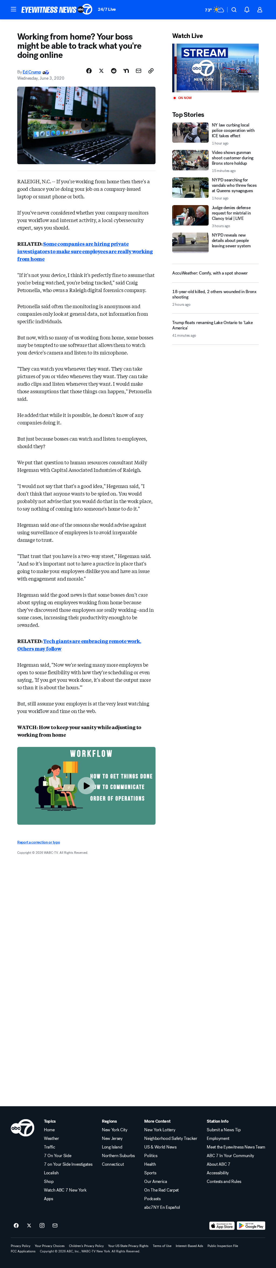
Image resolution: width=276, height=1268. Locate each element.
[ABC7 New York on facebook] (16, 1225)
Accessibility (218, 1173)
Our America (155, 1181)
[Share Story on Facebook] (89, 70)
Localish (51, 1173)
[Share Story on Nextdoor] (126, 70)
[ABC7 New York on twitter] (29, 1225)
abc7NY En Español (162, 1207)
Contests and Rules (224, 1181)
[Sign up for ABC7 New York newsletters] (55, 1225)
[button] (13, 9)
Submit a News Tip (224, 1130)
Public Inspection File (223, 1246)
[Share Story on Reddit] (113, 70)
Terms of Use (162, 1246)
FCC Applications (23, 1251)
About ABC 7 (218, 1164)
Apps (48, 1199)
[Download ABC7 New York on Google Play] (251, 1225)
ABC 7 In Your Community (230, 1156)
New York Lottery (159, 1130)
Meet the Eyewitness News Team (236, 1147)
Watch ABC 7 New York (65, 1190)
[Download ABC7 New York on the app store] (222, 1225)
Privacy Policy (20, 1246)
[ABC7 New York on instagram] (42, 1225)
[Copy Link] (151, 70)
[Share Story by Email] (138, 70)
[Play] (215, 68)
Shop (49, 1181)
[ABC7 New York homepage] (56, 10)
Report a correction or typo (38, 842)
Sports (150, 1173)
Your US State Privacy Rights (128, 1246)
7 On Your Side (57, 1156)
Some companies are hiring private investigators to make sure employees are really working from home (85, 251)
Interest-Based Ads (189, 1246)
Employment (218, 1138)
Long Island (112, 1147)
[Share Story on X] (101, 70)
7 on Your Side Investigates (68, 1164)
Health (150, 1164)
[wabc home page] (22, 1127)
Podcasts (152, 1199)
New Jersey (112, 1138)
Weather (51, 1138)
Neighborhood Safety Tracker (170, 1138)
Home (49, 1130)
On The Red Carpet (161, 1190)
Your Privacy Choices (50, 1246)
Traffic (49, 1147)
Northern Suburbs (118, 1156)
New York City (114, 1130)
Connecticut (113, 1164)
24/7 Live (107, 9)
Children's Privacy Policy (86, 1246)
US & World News (160, 1147)
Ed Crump (32, 72)
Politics (150, 1156)
